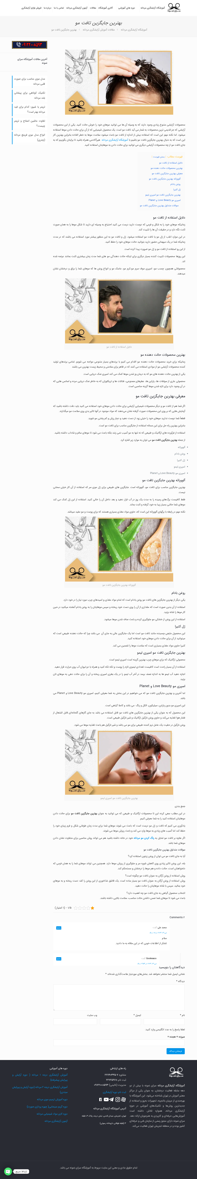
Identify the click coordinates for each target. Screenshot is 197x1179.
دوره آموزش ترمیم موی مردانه (52, 1099)
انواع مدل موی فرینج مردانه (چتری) (29, 137)
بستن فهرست (159, 157)
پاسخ (58, 928)
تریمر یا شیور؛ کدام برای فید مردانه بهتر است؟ (29, 109)
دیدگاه (180, 981)
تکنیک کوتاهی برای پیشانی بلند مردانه (29, 95)
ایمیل (137, 1015)
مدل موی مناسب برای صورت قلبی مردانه (29, 81)
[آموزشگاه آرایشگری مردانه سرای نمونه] (174, 8)
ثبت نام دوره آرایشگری (114, 1092)
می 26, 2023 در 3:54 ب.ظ (146, 963)
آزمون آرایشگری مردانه (56, 1121)
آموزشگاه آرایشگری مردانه (134, 30)
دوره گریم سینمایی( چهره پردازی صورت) (47, 1107)
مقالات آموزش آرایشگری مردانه (99, 30)
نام (182, 1015)
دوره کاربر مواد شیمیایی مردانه (52, 1114)
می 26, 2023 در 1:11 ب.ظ (158, 932)
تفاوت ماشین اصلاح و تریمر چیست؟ (29, 123)
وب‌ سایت (92, 1015)
